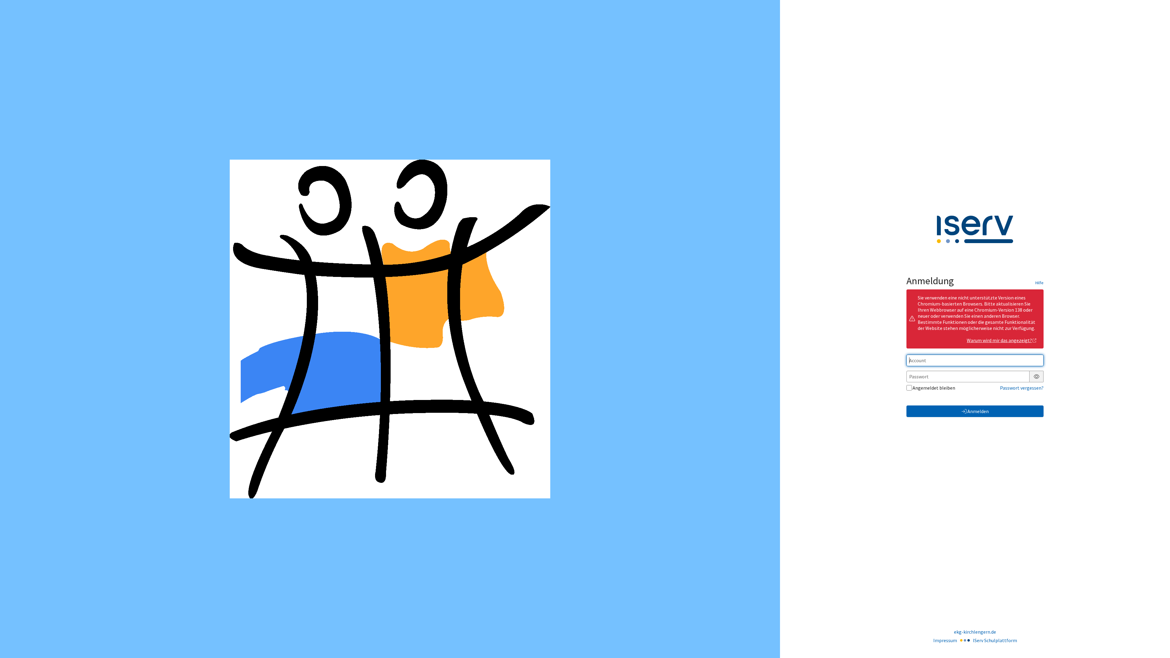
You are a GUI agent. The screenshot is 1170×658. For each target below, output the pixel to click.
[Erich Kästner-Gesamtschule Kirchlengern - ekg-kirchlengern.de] (390, 329)
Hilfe (1039, 282)
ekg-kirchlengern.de (975, 632)
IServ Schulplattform (995, 640)
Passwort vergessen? (1022, 388)
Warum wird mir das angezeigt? (999, 340)
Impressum (945, 640)
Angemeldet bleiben (934, 388)
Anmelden (978, 411)
